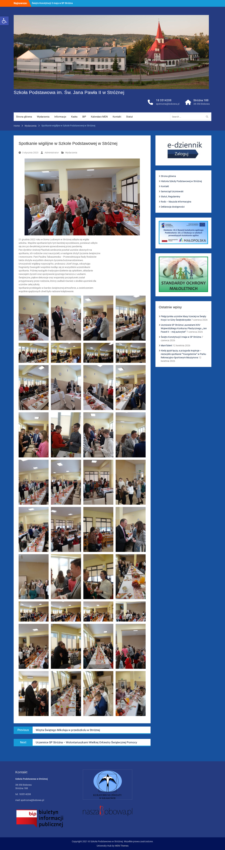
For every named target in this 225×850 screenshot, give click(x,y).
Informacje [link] (60, 116)
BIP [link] (84, 116)
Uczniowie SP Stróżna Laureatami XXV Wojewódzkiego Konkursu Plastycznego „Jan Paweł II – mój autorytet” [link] (184, 328)
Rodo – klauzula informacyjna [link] (176, 201)
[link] (4, 20)
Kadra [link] (74, 116)
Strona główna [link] (24, 116)
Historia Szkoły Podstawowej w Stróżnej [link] (181, 181)
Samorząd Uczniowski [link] (172, 191)
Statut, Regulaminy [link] (170, 196)
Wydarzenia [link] (43, 116)
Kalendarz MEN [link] (99, 116)
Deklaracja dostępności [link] (172, 206)
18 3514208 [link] (163, 100)
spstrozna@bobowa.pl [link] (167, 104)
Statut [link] (129, 116)
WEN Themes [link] (121, 845)
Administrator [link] (52, 152)
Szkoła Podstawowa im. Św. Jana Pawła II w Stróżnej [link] (69, 92)
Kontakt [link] (117, 116)
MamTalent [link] (38, 3)
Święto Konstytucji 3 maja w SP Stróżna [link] (181, 337)
